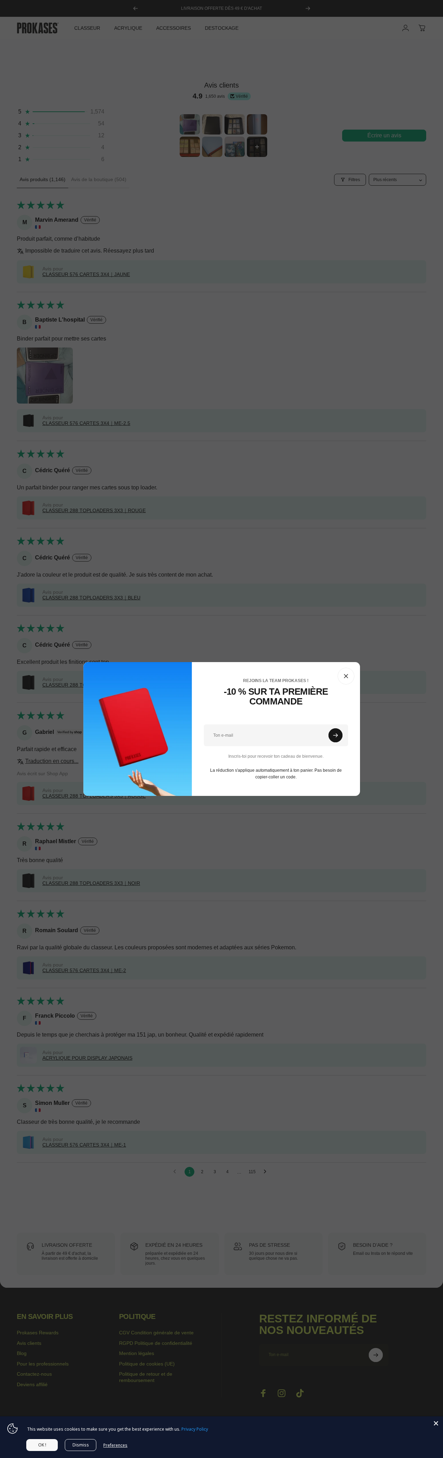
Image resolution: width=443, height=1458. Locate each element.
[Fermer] (346, 676)
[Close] (435, 1423)
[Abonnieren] (335, 735)
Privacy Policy (194, 1429)
